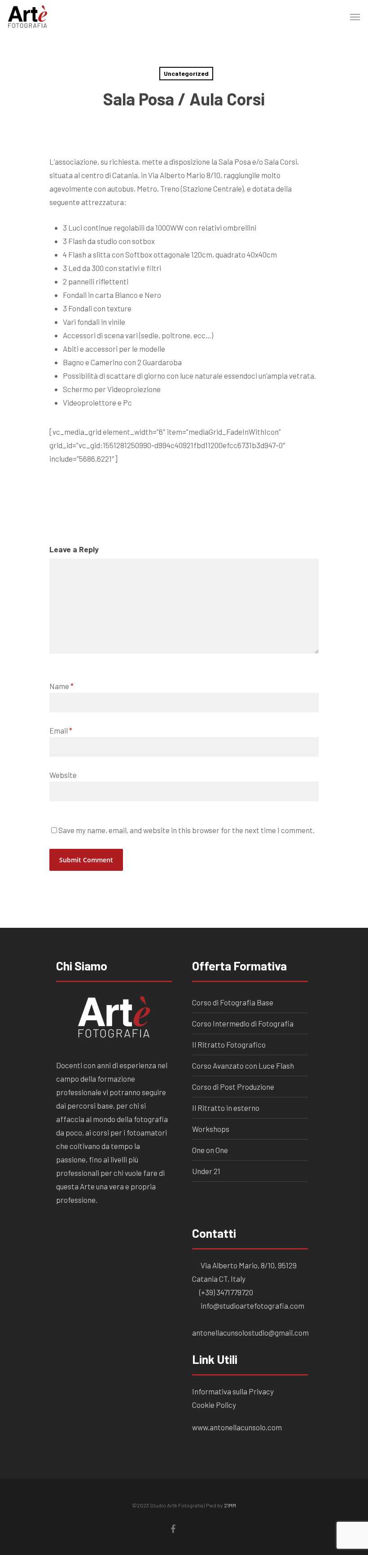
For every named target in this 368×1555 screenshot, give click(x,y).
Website (63, 774)
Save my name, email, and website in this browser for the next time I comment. (186, 830)
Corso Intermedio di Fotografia (243, 1023)
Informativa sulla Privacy (233, 1391)
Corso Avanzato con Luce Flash (243, 1065)
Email (60, 730)
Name (61, 685)
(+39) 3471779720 (226, 1292)
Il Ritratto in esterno (225, 1107)
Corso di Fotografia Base (232, 1002)
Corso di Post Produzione (233, 1086)
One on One (210, 1149)
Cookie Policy (214, 1404)
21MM (230, 1505)
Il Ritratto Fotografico (229, 1044)
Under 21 (206, 1170)
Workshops (210, 1128)
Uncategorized (186, 73)
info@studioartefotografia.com (251, 1305)
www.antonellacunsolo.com (237, 1427)
